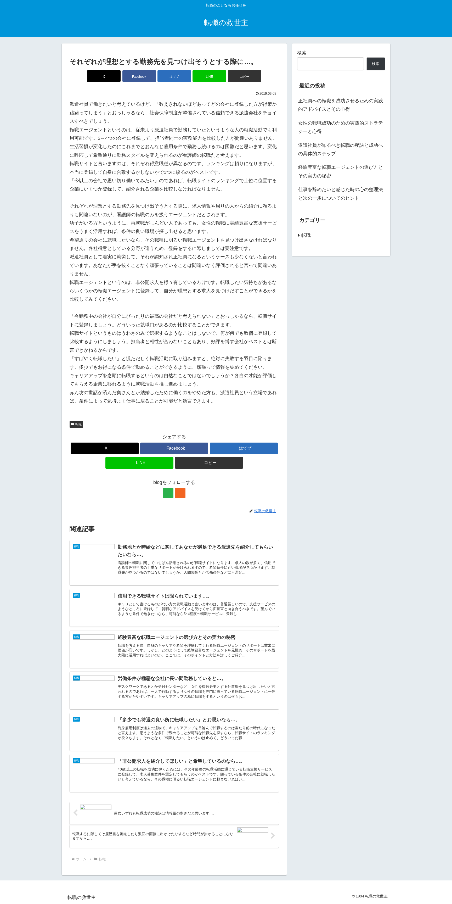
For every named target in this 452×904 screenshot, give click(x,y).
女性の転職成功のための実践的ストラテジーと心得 (340, 127)
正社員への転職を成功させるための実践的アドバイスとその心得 (340, 105)
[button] (244, 76)
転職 (78, 424)
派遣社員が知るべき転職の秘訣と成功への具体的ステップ (340, 149)
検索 (302, 52)
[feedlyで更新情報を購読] (168, 493)
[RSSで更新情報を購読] (180, 493)
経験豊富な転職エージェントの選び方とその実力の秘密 (340, 171)
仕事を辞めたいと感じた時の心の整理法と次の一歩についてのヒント (340, 193)
